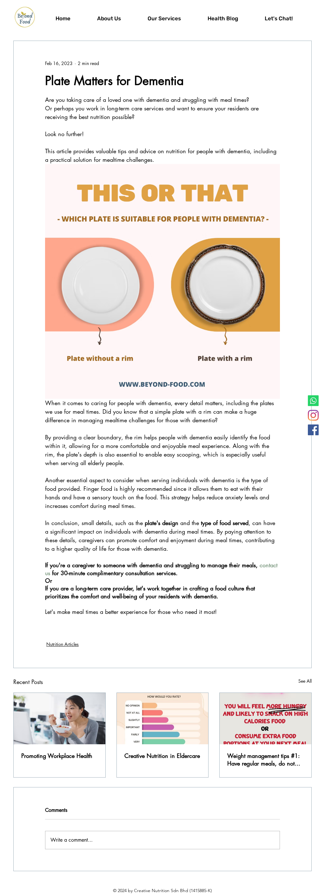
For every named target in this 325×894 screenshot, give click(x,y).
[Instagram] (313, 415)
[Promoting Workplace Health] (59, 718)
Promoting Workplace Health (56, 755)
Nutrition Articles (62, 644)
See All (305, 681)
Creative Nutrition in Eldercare (162, 755)
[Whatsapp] (313, 400)
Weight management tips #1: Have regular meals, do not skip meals (263, 759)
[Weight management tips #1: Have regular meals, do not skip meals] (265, 718)
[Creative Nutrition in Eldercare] (163, 718)
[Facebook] (313, 429)
